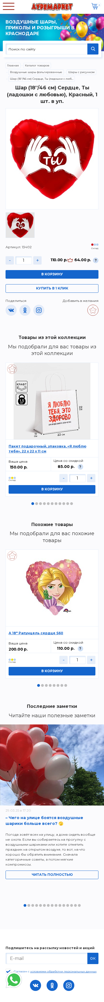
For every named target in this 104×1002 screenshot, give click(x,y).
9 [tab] (63, 503)
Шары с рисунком (81, 72)
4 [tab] (44, 503)
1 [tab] (32, 503)
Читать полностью (52, 874)
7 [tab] (56, 503)
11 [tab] (71, 503)
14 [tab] (75, 905)
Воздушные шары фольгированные (36, 72)
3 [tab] (40, 503)
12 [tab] (67, 905)
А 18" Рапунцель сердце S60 (36, 633)
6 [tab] (52, 503)
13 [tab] (71, 905)
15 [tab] (79, 905)
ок (93, 958)
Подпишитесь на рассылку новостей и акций (50, 948)
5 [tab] (48, 503)
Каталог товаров (37, 65)
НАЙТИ (92, 49)
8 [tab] (60, 503)
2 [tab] (36, 503)
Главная (13, 65)
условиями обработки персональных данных (63, 971)
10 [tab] (67, 503)
